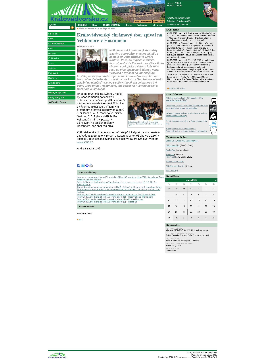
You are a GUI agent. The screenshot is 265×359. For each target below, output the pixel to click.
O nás (179, 5)
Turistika (52, 68)
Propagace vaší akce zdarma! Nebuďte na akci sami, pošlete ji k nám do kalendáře (187, 107)
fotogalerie (146, 22)
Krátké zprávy (172, 30)
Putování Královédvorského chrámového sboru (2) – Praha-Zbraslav (110, 199)
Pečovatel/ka (171, 157)
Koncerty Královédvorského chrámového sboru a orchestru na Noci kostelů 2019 (116, 194)
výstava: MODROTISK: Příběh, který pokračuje (187, 230)
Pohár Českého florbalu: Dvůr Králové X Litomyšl (187, 235)
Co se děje (53, 33)
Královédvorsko (86, 28)
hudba (112, 28)
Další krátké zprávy (177, 88)
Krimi (50, 48)
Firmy (51, 63)
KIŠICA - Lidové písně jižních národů (182, 240)
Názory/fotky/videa (57, 92)
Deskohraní (171, 250)
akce (137, 22)
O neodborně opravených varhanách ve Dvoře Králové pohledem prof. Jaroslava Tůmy (119, 187)
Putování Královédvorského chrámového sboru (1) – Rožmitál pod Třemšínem (115, 197)
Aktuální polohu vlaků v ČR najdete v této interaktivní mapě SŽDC (184, 99)
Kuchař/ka (170, 150)
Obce (94, 25)
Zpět (80, 220)
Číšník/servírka (172, 145)
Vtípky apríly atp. (56, 97)
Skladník (170, 154)
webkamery (159, 22)
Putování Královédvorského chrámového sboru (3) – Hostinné (107, 202)
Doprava (52, 53)
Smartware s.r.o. (183, 357)
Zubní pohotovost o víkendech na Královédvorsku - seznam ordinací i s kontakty (186, 130)
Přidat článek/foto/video (178, 18)
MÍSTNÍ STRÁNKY (111, 25)
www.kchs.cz (85, 142)
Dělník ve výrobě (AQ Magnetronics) (182, 141)
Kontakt (170, 5)
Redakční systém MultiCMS (204, 357)
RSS (189, 352)
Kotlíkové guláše (173, 245)
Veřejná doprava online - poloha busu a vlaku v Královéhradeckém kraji (186, 114)
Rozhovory (53, 78)
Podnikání (53, 73)
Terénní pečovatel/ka (175, 161)
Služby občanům (56, 43)
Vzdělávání (53, 58)
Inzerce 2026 (173, 3)
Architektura (54, 83)
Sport (50, 38)
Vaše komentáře (86, 206)
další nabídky (172, 171)
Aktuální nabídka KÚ (175, 166)
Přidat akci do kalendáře (179, 21)
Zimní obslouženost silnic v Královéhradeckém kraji (186, 122)
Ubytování (157, 25)
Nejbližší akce (173, 225)
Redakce (80, 46)
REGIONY (82, 25)
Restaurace (142, 25)
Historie (52, 87)
